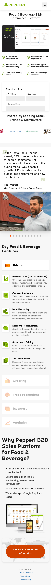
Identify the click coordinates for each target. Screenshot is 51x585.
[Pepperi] (14, 5)
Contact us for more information (25, 551)
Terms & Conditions (25, 573)
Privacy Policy (25, 576)
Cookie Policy (25, 580)
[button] (10, 236)
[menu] (44, 4)
